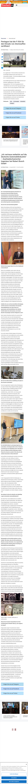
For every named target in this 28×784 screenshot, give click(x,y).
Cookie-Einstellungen (14, 774)
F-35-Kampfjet (16, 101)
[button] (2, 54)
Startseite (3, 38)
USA (11, 101)
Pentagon (12, 103)
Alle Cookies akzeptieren (14, 781)
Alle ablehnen (14, 777)
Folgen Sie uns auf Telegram (13, 108)
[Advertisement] (14, 22)
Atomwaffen (22, 101)
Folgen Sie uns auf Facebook (13, 113)
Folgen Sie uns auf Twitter (13, 117)
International (12, 38)
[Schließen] (26, 764)
